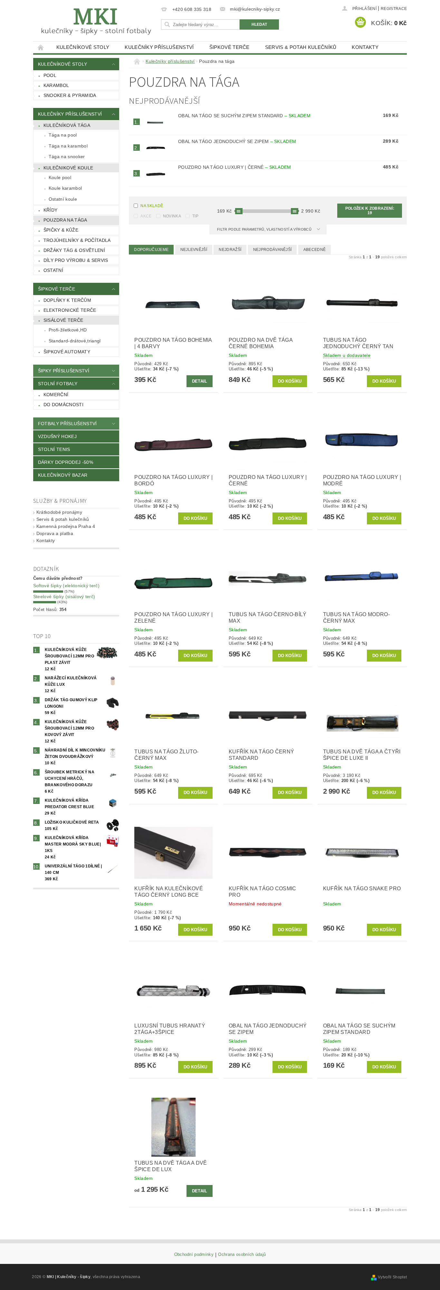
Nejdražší (230, 249)
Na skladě (151, 206)
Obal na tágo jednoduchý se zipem (237, 141)
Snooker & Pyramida (69, 95)
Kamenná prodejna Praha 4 (65, 526)
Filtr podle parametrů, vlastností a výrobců (264, 229)
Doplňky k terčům (67, 300)
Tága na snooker (67, 156)
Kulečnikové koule (68, 167)
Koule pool (60, 177)
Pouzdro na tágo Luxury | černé (234, 167)
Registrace (394, 8)
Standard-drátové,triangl (75, 340)
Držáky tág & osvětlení (74, 250)
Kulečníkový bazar (62, 475)
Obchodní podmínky (194, 1254)
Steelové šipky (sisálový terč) (64, 596)
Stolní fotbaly (57, 383)
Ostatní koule (63, 199)
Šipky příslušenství (63, 370)
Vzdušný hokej (57, 436)
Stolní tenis (54, 449)
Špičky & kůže (60, 230)
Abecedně (314, 249)
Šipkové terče (229, 47)
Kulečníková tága (66, 125)
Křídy (50, 210)
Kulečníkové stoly (82, 47)
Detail (199, 381)
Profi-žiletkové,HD (68, 329)
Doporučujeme (151, 249)
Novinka (172, 216)
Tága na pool (63, 135)
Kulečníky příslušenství (159, 47)
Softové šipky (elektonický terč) (66, 585)
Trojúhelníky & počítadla (77, 240)
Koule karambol (65, 188)
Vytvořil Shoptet (392, 1277)
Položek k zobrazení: (369, 210)
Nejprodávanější (272, 249)
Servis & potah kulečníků (301, 47)
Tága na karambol (68, 145)
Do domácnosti (63, 404)
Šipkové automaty (66, 351)
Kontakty (365, 47)
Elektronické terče (69, 310)
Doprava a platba (54, 533)
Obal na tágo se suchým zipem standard (244, 115)
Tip (195, 216)
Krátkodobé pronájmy (59, 512)
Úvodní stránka (41, 47)
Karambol (56, 85)
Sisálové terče (63, 320)
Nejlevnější (193, 249)
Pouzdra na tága (65, 220)
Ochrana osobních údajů (242, 1254)
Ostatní (53, 270)
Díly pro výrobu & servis (75, 260)
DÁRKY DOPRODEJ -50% (65, 462)
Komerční (56, 394)
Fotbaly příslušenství (67, 423)
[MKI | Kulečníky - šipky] (96, 21)
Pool (49, 75)
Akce (145, 216)
